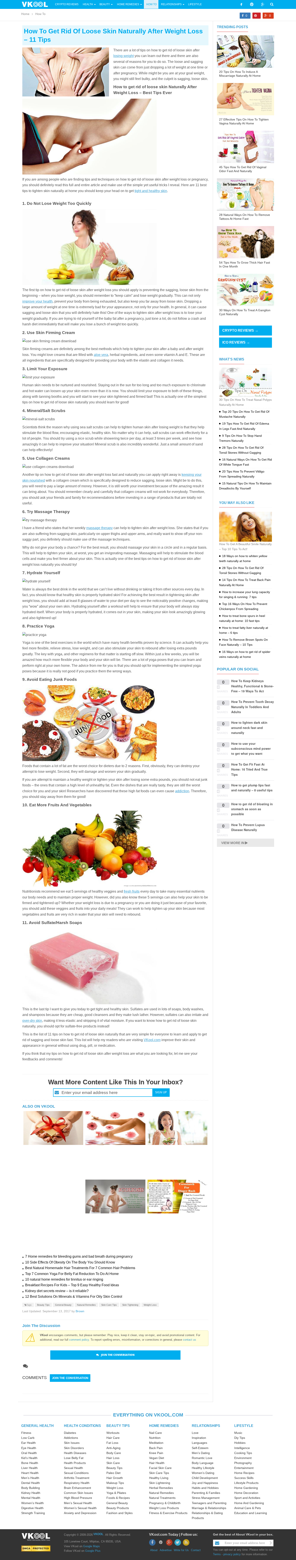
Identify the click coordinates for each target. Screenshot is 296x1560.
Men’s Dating (201, 1453)
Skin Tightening (130, 1305)
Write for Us (181, 1550)
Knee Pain (156, 1453)
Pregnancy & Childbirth (165, 1503)
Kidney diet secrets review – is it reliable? (57, 1291)
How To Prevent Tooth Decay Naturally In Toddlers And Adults (252, 706)
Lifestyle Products (246, 1483)
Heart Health (30, 1473)
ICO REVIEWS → (236, 342)
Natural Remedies (86, 1305)
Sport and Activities (247, 1498)
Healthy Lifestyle (203, 1468)
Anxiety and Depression (80, 1513)
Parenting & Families (206, 1493)
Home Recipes (244, 1473)
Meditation (156, 1442)
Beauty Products (117, 1508)
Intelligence (242, 1448)
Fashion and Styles (119, 1513)
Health (88, 4)
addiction (182, 791)
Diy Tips (239, 1437)
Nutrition (155, 1437)
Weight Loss (150, 1305)
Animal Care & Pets (247, 1508)
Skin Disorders (74, 1448)
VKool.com (152, 1040)
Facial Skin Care (160, 1468)
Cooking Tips (243, 1453)
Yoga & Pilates (116, 1493)
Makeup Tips (115, 1483)
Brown (80, 1311)
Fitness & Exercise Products (168, 1513)
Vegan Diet (156, 1458)
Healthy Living (158, 1478)
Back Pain (156, 1448)
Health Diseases (75, 1453)
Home (25, 14)
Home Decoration (246, 1493)
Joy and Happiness (205, 1483)
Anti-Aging (113, 1448)
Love (195, 1432)
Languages (199, 1442)
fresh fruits (132, 891)
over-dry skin (32, 1020)
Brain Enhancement (77, 1488)
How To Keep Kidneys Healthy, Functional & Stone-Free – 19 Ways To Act (252, 686)
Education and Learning (250, 1513)
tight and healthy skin (151, 191)
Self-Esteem (200, 1448)
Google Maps (91, 1546)
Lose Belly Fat (73, 1458)
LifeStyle (195, 4)
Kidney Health (30, 1493)
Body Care (113, 1453)
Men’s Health (30, 1478)
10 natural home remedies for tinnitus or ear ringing (64, 1279)
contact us (189, 1339)
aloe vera (101, 355)
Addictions (71, 1437)
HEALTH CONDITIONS (82, 1426)
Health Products (75, 1463)
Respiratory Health (76, 1483)
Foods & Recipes (118, 1498)
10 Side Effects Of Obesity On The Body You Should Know (70, 1262)
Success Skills (244, 1478)
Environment (243, 1458)
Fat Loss (112, 1442)
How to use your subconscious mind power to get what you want (251, 748)
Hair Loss (112, 1458)
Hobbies (240, 1442)
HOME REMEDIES (164, 1426)
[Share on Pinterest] (256, 16)
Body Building (30, 1488)
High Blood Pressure (78, 1498)
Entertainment (244, 1468)
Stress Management (206, 1498)
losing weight (123, 56)
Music (238, 1432)
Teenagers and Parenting (209, 1503)
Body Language (202, 1463)
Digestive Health (32, 1508)
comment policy (79, 1339)
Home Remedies (128, 4)
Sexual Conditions (76, 1473)
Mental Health (30, 1498)
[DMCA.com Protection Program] (35, 1548)
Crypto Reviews (66, 4)
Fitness (26, 1432)
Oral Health (29, 1453)
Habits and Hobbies (205, 1488)
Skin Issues (72, 1442)
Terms (217, 1554)
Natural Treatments (162, 1498)
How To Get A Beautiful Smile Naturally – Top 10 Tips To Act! (245, 546)
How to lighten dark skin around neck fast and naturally (249, 727)
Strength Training (33, 1513)
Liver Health (29, 1468)
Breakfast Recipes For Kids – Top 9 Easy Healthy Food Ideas (72, 1285)
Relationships (171, 4)
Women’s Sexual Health (80, 1508)
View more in (232, 843)
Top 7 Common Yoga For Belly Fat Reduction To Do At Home (72, 1274)
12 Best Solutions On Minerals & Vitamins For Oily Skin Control (73, 1296)
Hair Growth (114, 1478)
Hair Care (113, 1437)
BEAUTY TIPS (118, 1426)
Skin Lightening (159, 1483)
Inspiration (199, 1437)
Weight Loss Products (164, 1508)
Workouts (112, 1432)
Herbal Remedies (161, 1488)
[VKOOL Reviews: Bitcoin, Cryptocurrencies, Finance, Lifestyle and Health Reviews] (36, 4)
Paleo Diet (113, 1473)
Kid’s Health (29, 1458)
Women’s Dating (203, 1473)
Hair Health (156, 1463)
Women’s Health (32, 1503)
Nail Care (155, 1432)
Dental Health (30, 1483)
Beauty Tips (43, 1305)
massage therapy (99, 528)
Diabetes (70, 1432)
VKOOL (98, 1534)
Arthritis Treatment (76, 1478)
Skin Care (113, 1463)
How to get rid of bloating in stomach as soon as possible (252, 809)
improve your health (37, 301)
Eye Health (28, 1448)
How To (151, 4)
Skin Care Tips (109, 1305)
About (154, 1550)
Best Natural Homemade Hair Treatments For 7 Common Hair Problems (80, 1268)
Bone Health (29, 1463)
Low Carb (27, 1437)
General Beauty (63, 1305)
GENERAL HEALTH (37, 1426)
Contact (196, 1550)
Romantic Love (202, 1458)
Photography (243, 1463)
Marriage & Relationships (209, 1508)
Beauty (105, 4)
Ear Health (28, 1442)
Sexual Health (73, 1468)
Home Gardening (246, 1488)
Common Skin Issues (78, 1493)
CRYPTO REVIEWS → (240, 330)
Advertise (166, 1550)
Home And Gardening (249, 1503)
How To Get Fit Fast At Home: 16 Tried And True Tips (249, 769)
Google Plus (93, 1550)
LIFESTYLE (243, 1426)
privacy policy (232, 1554)
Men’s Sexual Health (78, 1503)
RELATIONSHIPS (206, 1426)
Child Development (205, 1478)
